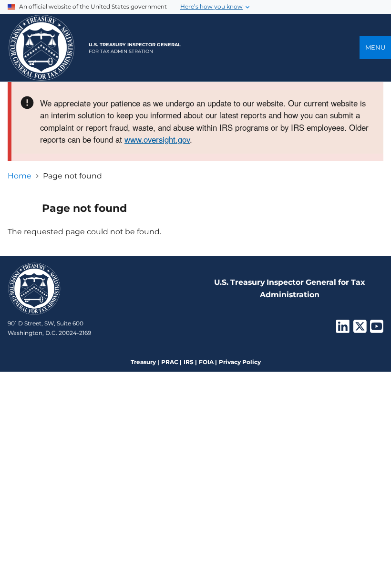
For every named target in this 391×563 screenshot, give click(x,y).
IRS (189, 361)
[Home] (41, 48)
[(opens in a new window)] (343, 329)
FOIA (206, 361)
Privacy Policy (240, 361)
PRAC (169, 361)
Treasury (143, 361)
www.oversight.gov (157, 139)
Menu (375, 47)
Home (19, 175)
